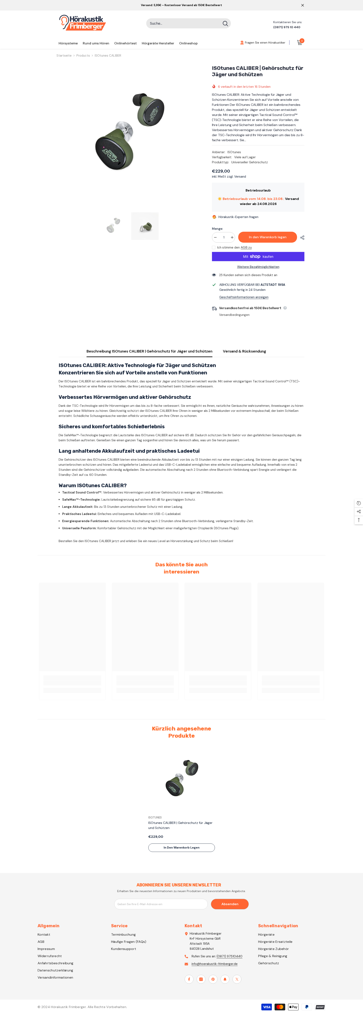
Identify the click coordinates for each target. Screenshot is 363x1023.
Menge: (217, 229)
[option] (129, 135)
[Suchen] (188, 23)
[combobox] (183, 23)
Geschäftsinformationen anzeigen (243, 297)
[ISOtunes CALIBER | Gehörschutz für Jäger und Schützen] (181, 780)
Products (83, 55)
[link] (72, 682)
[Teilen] (300, 238)
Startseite (64, 55)
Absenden (229, 904)
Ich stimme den (228, 247)
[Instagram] (201, 979)
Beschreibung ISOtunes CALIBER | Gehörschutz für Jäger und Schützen (149, 351)
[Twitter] (237, 979)
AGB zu (246, 247)
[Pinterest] (213, 979)
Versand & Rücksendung (244, 351)
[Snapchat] (225, 979)
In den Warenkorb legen (268, 237)
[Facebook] (189, 979)
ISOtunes (234, 152)
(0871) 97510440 (229, 956)
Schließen (302, 5)
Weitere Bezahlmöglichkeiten (258, 267)
